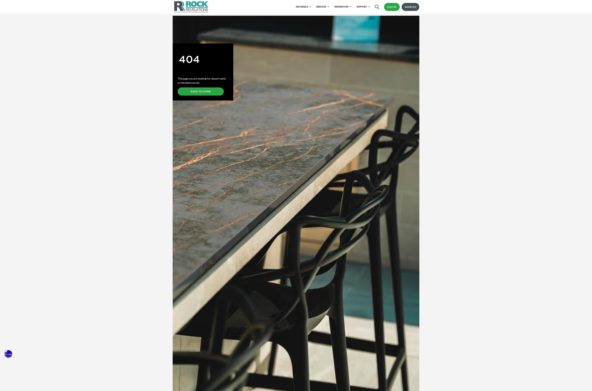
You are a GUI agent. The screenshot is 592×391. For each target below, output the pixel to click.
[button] (8, 353)
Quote (392, 6)
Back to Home (201, 91)
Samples (410, 6)
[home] (191, 7)
